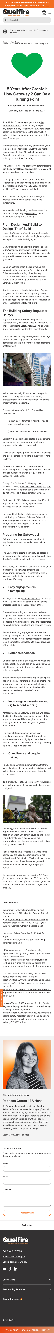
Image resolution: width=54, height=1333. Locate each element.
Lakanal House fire (19, 169)
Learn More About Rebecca (16, 1134)
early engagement (31, 598)
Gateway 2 (31, 213)
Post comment (27, 1213)
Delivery (45, 1329)
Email (5, 1176)
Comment (7, 1189)
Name (5, 1163)
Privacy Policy (11, 1329)
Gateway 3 (25, 713)
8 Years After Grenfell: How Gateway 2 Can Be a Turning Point (25, 43)
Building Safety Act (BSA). (24, 303)
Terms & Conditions (29, 1329)
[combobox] (27, 20)
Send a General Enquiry (14, 1256)
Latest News (14, 42)
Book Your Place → (39, 5)
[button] (44, 13)
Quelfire (12, 1320)
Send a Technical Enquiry (15, 1261)
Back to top (27, 1225)
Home (5, 42)
